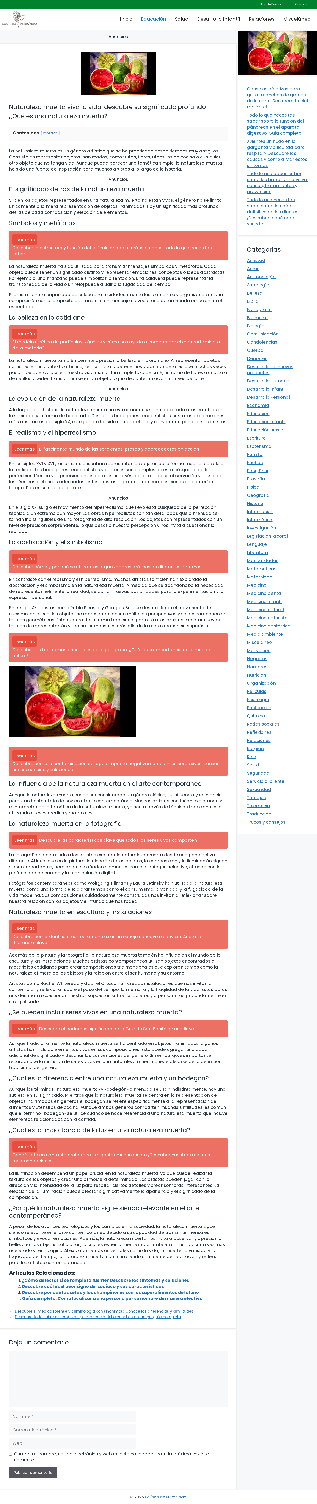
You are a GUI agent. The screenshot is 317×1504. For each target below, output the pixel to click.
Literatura (257, 552)
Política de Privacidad (271, 4)
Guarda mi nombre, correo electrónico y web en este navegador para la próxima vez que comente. (111, 1457)
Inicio (126, 19)
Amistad (256, 260)
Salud (181, 19)
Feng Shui (257, 471)
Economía (258, 405)
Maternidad (260, 577)
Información (260, 512)
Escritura (256, 438)
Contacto (301, 4)
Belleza (254, 293)
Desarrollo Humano (268, 381)
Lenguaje (257, 544)
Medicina (257, 585)
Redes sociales (263, 724)
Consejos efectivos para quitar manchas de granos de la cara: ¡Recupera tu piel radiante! (277, 98)
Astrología (258, 285)
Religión (255, 749)
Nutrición (256, 675)
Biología (256, 326)
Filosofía (256, 479)
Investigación (261, 528)
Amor (253, 269)
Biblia (253, 301)
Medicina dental (264, 593)
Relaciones (262, 19)
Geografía (258, 495)
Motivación (259, 650)
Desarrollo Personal (268, 397)
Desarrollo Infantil (218, 19)
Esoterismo (259, 446)
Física (253, 487)
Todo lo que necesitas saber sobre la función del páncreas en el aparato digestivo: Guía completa (275, 124)
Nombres (257, 667)
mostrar (50, 133)
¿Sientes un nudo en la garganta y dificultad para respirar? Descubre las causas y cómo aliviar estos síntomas (277, 153)
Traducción (259, 814)
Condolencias (262, 342)
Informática (260, 520)
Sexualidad (259, 789)
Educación (153, 19)
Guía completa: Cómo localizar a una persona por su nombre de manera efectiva (112, 1298)
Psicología (258, 700)
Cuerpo (255, 350)
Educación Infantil (266, 422)
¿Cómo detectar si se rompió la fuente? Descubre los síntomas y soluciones (105, 1280)
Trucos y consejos (266, 822)
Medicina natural (265, 610)
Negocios (257, 659)
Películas (256, 691)
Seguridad (258, 773)
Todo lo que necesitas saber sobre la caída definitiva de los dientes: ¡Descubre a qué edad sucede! (273, 212)
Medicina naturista (267, 618)
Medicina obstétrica (268, 626)
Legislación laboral (267, 536)
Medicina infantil (264, 601)
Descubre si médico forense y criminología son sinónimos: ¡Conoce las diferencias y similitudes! (104, 1311)
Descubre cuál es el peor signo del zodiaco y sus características (93, 1286)
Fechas (255, 463)
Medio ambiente (265, 634)
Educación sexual (266, 430)
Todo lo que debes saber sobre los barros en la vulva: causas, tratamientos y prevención (277, 183)
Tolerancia (258, 806)
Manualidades (262, 561)
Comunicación (263, 334)
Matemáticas (261, 569)
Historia (255, 503)
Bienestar (257, 318)
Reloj (252, 757)
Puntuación (259, 708)
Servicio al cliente (265, 781)
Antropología (261, 277)
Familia (255, 454)
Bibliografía (259, 309)
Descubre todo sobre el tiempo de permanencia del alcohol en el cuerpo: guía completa (98, 1316)
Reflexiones (259, 732)
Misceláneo (297, 19)
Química (256, 716)
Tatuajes (256, 798)
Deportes (257, 358)
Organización (261, 683)
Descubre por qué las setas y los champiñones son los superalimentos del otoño (110, 1292)
